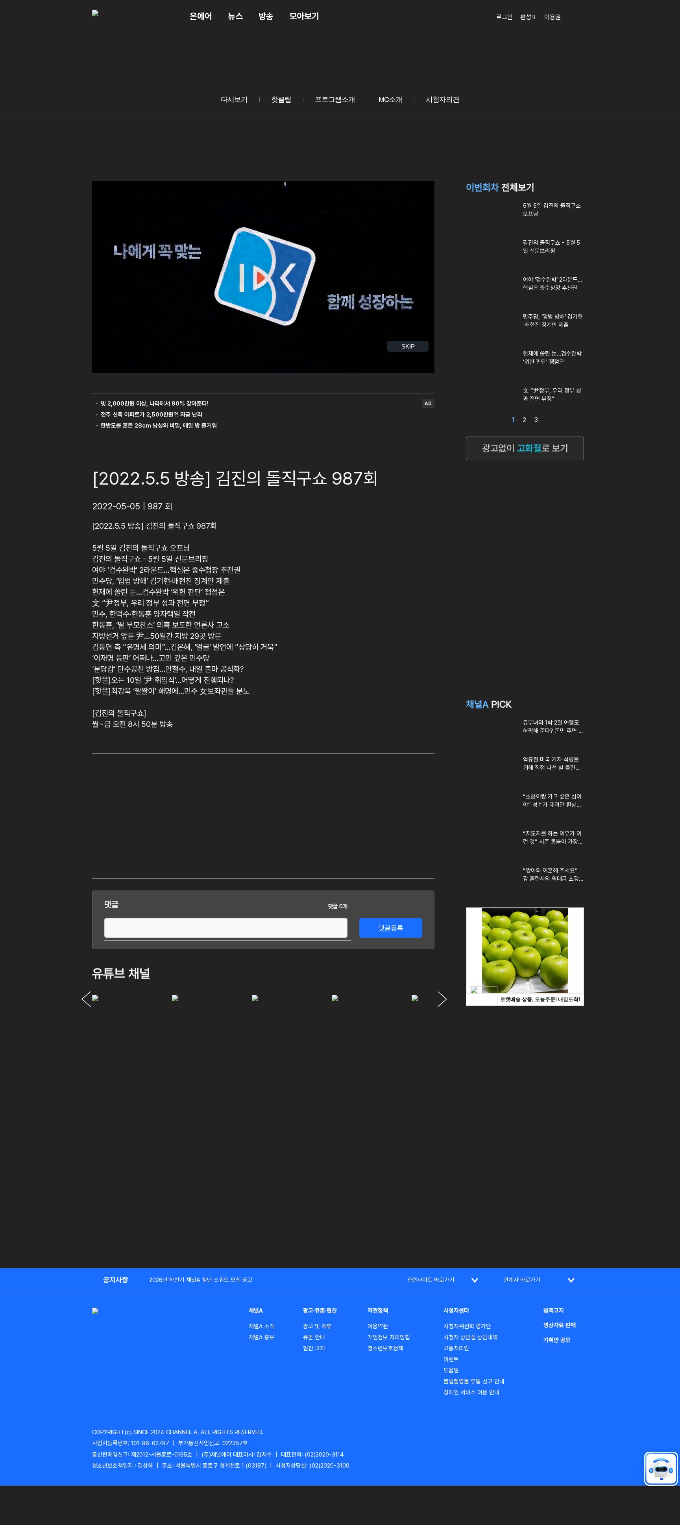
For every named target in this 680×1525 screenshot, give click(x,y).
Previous (86, 999)
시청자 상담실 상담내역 (470, 1337)
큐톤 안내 (314, 1337)
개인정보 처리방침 (389, 1337)
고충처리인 (456, 1348)
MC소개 (390, 99)
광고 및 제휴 (317, 1326)
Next (442, 999)
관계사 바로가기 (522, 1279)
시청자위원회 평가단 (467, 1326)
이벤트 (451, 1359)
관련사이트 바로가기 (431, 1279)
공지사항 (115, 1280)
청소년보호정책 (385, 1348)
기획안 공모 (557, 1340)
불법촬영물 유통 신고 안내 (473, 1381)
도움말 (451, 1370)
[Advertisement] (52, 236)
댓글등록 (390, 928)
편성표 (528, 17)
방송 (266, 16)
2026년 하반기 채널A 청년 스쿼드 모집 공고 (201, 1279)
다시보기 (234, 99)
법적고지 (553, 1310)
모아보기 (304, 16)
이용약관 (378, 1326)
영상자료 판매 (559, 1325)
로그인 (504, 17)
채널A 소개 (262, 1326)
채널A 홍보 (262, 1337)
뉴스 (235, 16)
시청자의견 (442, 99)
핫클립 (281, 99)
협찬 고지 (314, 1348)
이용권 (552, 17)
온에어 (201, 16)
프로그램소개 (335, 99)
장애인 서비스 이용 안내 (471, 1392)
